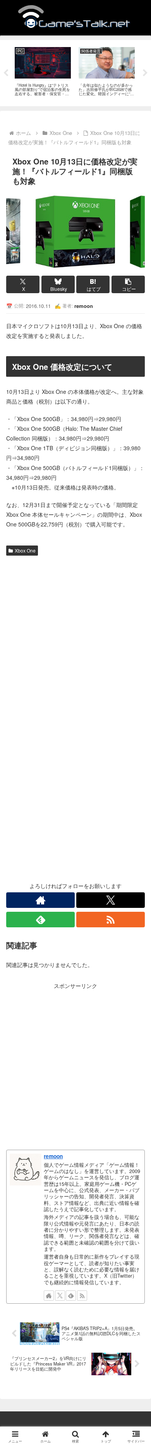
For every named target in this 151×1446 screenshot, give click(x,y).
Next (145, 73)
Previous (6, 73)
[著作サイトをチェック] (40, 900)
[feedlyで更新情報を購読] (40, 919)
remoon (53, 1156)
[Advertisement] (75, 638)
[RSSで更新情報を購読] (110, 919)
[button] (128, 284)
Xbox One (25, 550)
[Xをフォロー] (110, 900)
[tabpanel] (42, 72)
